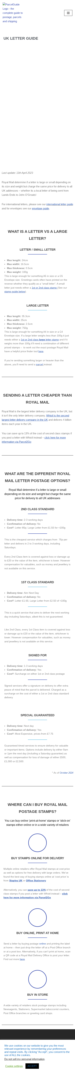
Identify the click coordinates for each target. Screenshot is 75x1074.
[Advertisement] (37, 129)
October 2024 (66, 772)
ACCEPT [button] (32, 1066)
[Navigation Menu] (68, 13)
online (42, 943)
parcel (39, 364)
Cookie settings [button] (14, 1066)
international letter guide (59, 204)
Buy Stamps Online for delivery (37, 858)
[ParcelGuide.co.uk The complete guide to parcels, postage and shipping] (13, 12)
